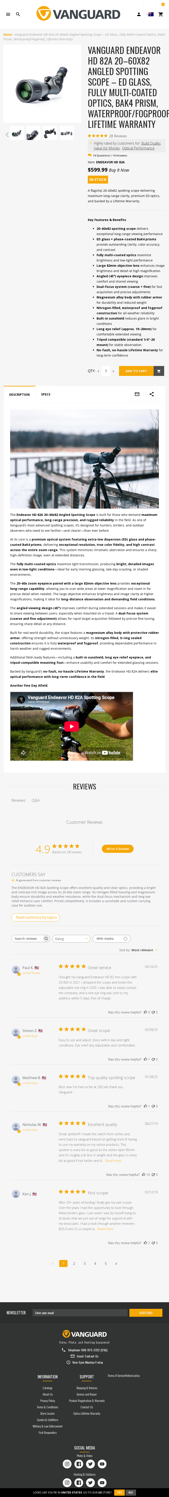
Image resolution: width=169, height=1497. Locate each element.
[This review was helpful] (143, 1174)
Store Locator (47, 1413)
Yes (119, 1492)
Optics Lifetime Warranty (86, 1413)
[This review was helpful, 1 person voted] (145, 1059)
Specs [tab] (45, 394)
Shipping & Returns (86, 1387)
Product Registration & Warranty (87, 1400)
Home (7, 34)
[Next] (77, 135)
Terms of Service (116, 1375)
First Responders (48, 1432)
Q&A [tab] (36, 800)
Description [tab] (19, 394)
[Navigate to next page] (116, 1263)
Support (87, 1376)
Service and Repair (87, 1394)
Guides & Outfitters (47, 1419)
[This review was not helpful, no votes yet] (153, 1012)
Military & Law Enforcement (47, 1426)
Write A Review (118, 849)
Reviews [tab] (18, 800)
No (131, 1492)
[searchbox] (27, 938)
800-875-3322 (90, 1350)
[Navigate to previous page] (53, 1263)
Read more (113, 1161)
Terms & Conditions (47, 1407)
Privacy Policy (47, 1400)
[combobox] (71, 939)
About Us (48, 1394)
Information (48, 1376)
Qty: (91, 370)
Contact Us (92, 1356)
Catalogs (47, 1387)
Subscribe (146, 1312)
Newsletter (16, 1312)
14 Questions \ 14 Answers (110, 155)
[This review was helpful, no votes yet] (145, 1012)
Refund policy (132, 1375)
